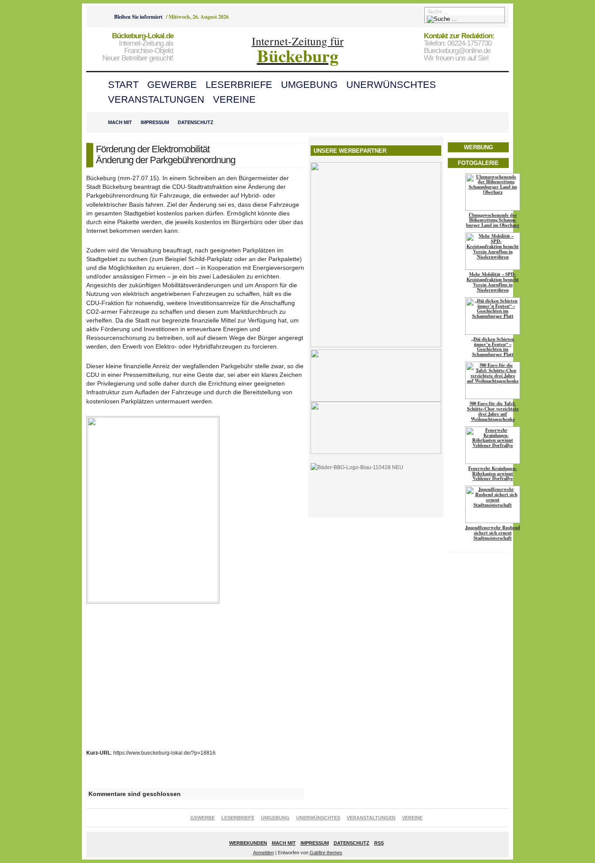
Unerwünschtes (391, 84)
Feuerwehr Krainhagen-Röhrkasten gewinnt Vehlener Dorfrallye (492, 473)
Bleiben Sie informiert (138, 16)
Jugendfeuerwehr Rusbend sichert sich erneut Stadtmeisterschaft (492, 532)
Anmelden (263, 852)
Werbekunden (248, 843)
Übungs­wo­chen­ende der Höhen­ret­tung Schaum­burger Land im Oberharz (492, 220)
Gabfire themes (326, 852)
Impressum (155, 122)
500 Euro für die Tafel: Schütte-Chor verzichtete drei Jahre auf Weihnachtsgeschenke (493, 411)
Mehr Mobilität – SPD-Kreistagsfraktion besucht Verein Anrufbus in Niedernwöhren (493, 282)
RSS (379, 843)
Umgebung (309, 84)
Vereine (234, 99)
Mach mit (120, 122)
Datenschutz (195, 122)
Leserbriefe (239, 84)
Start (123, 84)
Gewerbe (172, 84)
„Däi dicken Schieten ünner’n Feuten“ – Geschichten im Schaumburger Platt (492, 347)
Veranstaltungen (156, 99)
